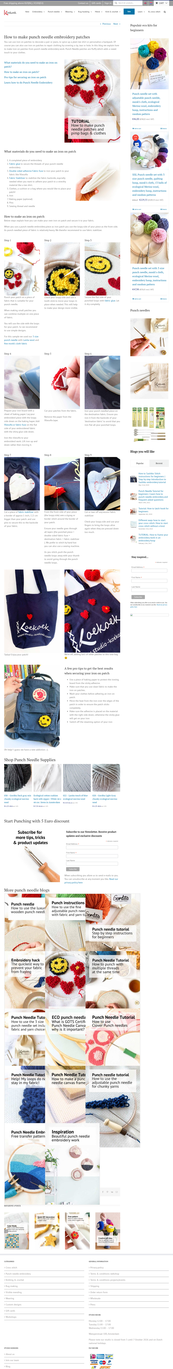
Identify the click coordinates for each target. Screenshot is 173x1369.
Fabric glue (14, 163)
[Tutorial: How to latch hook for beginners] (133, 509)
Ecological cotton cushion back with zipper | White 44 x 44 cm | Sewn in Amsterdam (47, 799)
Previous (106, 23)
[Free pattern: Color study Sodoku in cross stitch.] (16, 1213)
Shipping (94, 1286)
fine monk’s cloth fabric (15, 343)
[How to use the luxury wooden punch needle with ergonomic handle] (32, 934)
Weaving (10, 1298)
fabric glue (110, 300)
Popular (140, 463)
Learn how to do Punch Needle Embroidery (28, 82)
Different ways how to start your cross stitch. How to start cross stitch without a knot (153, 523)
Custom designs (13, 1304)
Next (115, 23)
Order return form (99, 1292)
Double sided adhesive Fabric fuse (26, 170)
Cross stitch (11, 1267)
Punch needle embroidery (18, 1273)
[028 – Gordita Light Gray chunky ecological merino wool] (106, 765)
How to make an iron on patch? (21, 72)
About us (10, 1354)
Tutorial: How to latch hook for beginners (154, 510)
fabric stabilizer (26, 512)
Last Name (70, 860)
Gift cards (10, 1310)
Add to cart (137, 128)
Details (164, 128)
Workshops (11, 1316)
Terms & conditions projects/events (107, 1279)
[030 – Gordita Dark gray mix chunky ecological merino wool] (18, 765)
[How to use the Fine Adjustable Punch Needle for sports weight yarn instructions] (72, 934)
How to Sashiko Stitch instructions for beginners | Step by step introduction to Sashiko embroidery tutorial (152, 478)
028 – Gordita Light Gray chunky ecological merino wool (104, 799)
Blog (8, 1366)
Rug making (12, 1286)
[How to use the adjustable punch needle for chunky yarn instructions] (112, 1106)
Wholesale (95, 1298)
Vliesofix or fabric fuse (15, 424)
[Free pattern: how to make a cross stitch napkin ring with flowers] (77, 1213)
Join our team (12, 1360)
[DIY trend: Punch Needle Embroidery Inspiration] (72, 1164)
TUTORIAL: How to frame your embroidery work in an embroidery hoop (153, 537)
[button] (6, 786)
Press (92, 1304)
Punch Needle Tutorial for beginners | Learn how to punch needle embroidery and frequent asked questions (153, 495)
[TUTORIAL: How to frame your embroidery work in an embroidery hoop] (133, 537)
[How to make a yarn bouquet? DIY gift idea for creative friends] (107, 1213)
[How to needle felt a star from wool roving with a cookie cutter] (47, 1213)
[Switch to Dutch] (151, 3)
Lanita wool (29, 340)
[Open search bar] (165, 11)
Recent (159, 463)
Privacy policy (96, 1267)
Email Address (72, 844)
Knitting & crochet (15, 1279)
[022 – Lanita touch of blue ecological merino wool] (77, 765)
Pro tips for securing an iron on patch (25, 77)
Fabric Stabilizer (17, 178)
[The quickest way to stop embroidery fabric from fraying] (32, 992)
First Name (71, 853)
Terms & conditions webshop (104, 1273)
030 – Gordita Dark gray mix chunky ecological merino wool (17, 799)
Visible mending (14, 1292)
